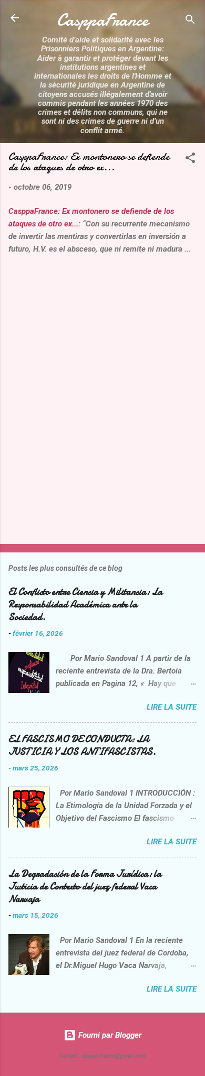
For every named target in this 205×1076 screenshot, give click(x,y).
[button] (190, 159)
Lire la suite (172, 707)
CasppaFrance (102, 20)
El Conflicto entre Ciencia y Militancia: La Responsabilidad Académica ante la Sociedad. (85, 604)
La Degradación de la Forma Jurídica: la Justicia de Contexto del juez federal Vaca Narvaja (84, 886)
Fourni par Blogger (108, 1035)
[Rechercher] (190, 21)
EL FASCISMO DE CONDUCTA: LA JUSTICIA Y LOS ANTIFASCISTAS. (82, 745)
